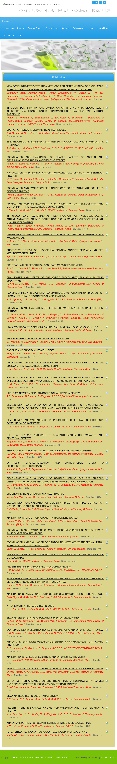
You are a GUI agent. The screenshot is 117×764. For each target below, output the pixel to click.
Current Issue (52, 28)
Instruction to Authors (14, 28)
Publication (58, 77)
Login (90, 28)
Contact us (9, 35)
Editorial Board (34, 28)
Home (5, 21)
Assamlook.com (108, 757)
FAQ (20, 35)
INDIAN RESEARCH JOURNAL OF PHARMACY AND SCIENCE (41, 757)
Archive (65, 28)
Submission (78, 28)
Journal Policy (103, 28)
